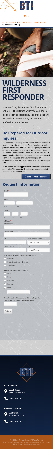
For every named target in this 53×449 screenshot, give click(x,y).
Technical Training (25, 22)
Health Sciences (40, 22)
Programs (13, 22)
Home (4, 22)
